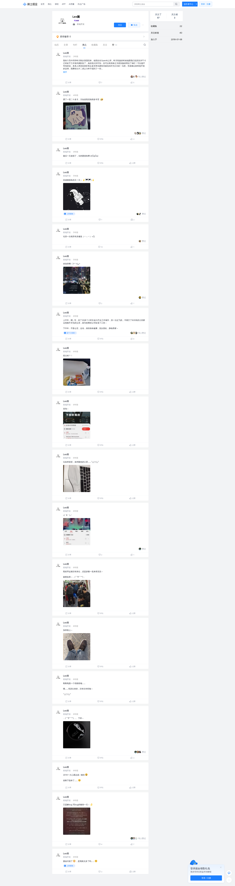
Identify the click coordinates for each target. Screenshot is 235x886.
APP (64, 4)
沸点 (50, 4)
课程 (57, 4)
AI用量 (71, 4)
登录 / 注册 (206, 878)
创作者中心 (188, 4)
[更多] (229, 880)
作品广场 (81, 4)
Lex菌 (66, 53)
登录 (205, 4)
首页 (42, 4)
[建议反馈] (229, 873)
